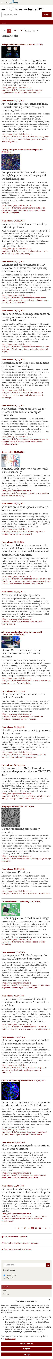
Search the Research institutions (18, 1249)
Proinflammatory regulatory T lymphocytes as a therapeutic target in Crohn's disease (26, 1104)
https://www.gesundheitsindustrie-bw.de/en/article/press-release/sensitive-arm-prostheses (25, 892)
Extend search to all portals (15, 1236)
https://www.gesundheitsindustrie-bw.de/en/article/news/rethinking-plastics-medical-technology (23, 941)
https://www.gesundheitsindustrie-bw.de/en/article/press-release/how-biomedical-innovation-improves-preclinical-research (22, 716)
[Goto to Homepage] (24, 9)
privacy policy (10, 1338)
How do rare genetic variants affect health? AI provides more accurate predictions (25, 1042)
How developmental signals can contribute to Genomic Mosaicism (25, 1147)
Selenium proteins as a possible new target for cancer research (25, 509)
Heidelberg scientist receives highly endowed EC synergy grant (26, 732)
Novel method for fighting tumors (20, 595)
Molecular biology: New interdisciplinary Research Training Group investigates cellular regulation (24, 107)
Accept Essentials (26, 1344)
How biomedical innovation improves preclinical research (23, 696)
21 (40, 1228)
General (6, 1287)
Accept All (26, 1348)
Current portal (11, 1275)
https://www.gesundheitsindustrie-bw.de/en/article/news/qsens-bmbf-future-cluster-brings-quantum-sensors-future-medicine (26, 680)
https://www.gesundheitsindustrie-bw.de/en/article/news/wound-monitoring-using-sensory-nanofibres (26, 858)
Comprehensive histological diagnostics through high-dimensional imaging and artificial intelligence (23, 175)
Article (5, 1290)
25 (9, 31)
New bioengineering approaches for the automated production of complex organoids (23, 412)
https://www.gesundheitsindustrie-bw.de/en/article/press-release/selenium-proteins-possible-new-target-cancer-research (23, 531)
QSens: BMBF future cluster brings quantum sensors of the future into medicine (21, 653)
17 (25, 1228)
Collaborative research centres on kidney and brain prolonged (24, 226)
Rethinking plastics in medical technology (25, 918)
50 (15, 31)
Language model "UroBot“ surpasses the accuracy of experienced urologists (24, 957)
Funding (6, 1294)
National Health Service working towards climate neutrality (24, 470)
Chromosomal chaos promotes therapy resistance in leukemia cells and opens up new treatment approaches (24, 268)
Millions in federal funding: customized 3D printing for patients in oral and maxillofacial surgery (25, 317)
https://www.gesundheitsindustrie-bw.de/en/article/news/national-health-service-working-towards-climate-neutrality (25, 493)
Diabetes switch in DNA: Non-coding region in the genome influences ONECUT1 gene (26, 771)
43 (46, 1228)
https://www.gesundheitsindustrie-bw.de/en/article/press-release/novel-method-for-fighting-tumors (22, 621)
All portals (9, 1278)
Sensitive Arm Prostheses (15, 872)
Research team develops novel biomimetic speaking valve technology (25, 365)
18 (28, 1228)
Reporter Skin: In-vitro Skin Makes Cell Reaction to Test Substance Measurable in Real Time (25, 1002)
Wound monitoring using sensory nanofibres (20, 831)
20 (36, 1228)
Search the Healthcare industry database (21, 1243)
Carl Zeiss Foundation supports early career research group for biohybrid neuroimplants (26, 1191)
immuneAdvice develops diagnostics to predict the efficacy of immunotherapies (23, 62)
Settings (26, 1354)
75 (21, 31)
